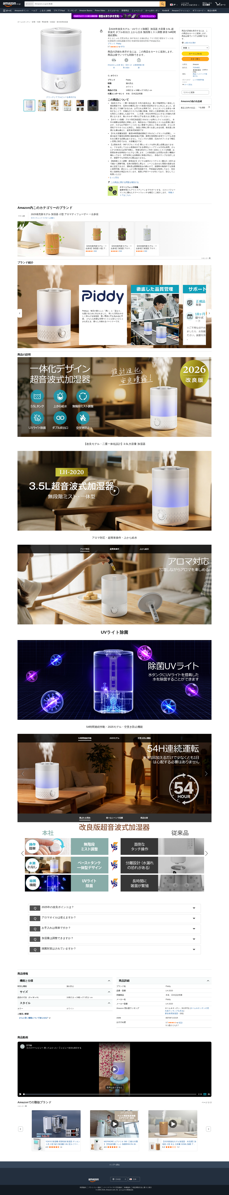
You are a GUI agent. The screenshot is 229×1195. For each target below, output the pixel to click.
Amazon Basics (85, 10)
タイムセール (113, 10)
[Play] (20, 1094)
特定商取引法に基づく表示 (142, 1187)
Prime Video (100, 10)
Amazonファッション (181, 10)
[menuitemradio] (204, 1094)
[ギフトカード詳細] (204, 10)
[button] (7, 10)
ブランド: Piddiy (114, 44)
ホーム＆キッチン (23, 22)
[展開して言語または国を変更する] (125, 1179)
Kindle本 (165, 10)
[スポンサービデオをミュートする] (77, 1134)
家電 (33, 22)
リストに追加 (188, 92)
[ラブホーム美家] (21, 216)
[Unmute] (209, 1094)
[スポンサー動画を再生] (114, 1124)
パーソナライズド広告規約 (112, 1187)
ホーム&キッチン (152, 10)
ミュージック (137, 10)
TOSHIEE (196, 68)
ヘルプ (34, 10)
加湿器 (52, 22)
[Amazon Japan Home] (94, 1180)
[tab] (85, 549)
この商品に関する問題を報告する (125, 182)
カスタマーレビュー (34, 1048)
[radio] (29, 105)
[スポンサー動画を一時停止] (77, 1129)
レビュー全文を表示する (71, 1048)
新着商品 (125, 10)
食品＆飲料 (212, 10)
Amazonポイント (22, 10)
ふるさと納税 (45, 10)
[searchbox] (97, 4)
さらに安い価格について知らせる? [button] (34, 1018)
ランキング (72, 10)
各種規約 (127, 1187)
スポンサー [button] (205, 258)
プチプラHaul (59, 10)
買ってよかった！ (51, 1048)
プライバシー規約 (94, 1187)
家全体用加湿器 (62, 22)
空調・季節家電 (42, 22)
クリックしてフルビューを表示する (61, 97)
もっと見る (114, 177)
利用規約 (83, 1187)
